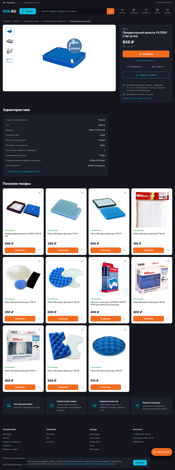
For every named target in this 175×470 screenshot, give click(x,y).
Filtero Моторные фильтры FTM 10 (20, 302)
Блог (48, 438)
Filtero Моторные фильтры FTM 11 (63, 234)
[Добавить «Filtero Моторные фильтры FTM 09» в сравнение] (82, 261)
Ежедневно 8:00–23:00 (143, 438)
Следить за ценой (147, 75)
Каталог (16, 21)
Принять (140, 462)
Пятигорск (94, 449)
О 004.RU (50, 434)
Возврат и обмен (10, 449)
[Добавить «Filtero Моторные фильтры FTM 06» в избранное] (82, 387)
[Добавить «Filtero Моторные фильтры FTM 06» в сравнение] (82, 329)
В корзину (147, 54)
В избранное (135, 66)
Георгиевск (95, 438)
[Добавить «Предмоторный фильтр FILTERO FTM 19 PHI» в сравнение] (39, 192)
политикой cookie (73, 464)
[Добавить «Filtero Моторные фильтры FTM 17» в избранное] (124, 250)
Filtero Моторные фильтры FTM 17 (106, 234)
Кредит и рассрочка (12, 442)
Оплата (6, 438)
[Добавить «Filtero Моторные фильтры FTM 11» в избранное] (82, 250)
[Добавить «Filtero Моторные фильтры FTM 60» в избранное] (167, 318)
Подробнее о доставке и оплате (136, 98)
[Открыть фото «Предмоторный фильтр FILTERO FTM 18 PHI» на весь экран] (64, 58)
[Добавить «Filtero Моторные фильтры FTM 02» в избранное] (167, 250)
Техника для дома (31, 21)
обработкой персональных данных (99, 464)
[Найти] (110, 11)
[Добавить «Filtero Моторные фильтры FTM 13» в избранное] (39, 387)
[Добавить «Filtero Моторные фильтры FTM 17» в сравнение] (125, 192)
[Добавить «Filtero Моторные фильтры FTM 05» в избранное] (124, 387)
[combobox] (73, 11)
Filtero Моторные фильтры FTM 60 (149, 302)
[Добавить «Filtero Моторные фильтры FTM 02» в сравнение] (168, 192)
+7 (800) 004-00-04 (163, 3)
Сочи (92, 445)
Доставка (7, 434)
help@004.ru (138, 442)
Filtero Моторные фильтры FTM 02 (149, 234)
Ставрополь (95, 442)
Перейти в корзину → (146, 60)
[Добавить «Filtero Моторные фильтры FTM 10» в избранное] (39, 318)
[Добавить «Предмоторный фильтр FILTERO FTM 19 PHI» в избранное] (39, 250)
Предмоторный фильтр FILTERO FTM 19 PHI (23, 235)
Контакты (50, 442)
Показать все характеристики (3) (24, 171)
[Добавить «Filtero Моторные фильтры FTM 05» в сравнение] (125, 329)
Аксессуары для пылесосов (54, 21)
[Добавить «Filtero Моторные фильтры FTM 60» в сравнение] (168, 261)
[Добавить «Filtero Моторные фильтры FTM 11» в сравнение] (82, 192)
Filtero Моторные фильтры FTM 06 (63, 371)
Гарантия (7, 445)
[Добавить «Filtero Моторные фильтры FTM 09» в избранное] (82, 318)
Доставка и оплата (32, 3)
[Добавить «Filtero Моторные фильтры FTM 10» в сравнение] (39, 261)
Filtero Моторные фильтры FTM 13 (20, 371)
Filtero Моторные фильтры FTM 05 (106, 371)
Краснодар (94, 434)
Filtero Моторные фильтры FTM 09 (63, 302)
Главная (6, 21)
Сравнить (159, 66)
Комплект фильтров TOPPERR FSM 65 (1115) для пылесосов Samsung (108, 303)
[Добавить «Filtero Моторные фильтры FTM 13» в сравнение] (39, 329)
